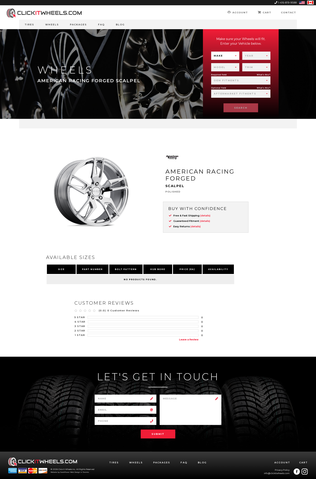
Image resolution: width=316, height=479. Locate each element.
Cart (266, 12)
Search (240, 107)
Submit (158, 434)
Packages (78, 24)
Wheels (52, 24)
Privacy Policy (282, 470)
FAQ (101, 24)
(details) (205, 215)
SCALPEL (174, 186)
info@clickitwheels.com (277, 473)
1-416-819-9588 (287, 2)
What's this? (263, 75)
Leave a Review (188, 339)
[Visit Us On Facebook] (297, 471)
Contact (288, 12)
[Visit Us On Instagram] (305, 471)
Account (239, 12)
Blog (120, 24)
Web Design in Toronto (79, 472)
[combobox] (225, 56)
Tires (29, 24)
